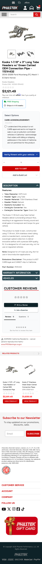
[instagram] (14, 509)
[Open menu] (4, 14)
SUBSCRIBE (33, 433)
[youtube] (4, 509)
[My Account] (25, 8)
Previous (34, 353)
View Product (11, 401)
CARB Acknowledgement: (17, 121)
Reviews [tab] (8, 317)
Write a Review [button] (22, 305)
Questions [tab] (22, 317)
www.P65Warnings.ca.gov (11, 344)
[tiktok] (23, 509)
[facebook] (19, 509)
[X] (9, 509)
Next (38, 353)
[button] (31, 8)
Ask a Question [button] (22, 310)
